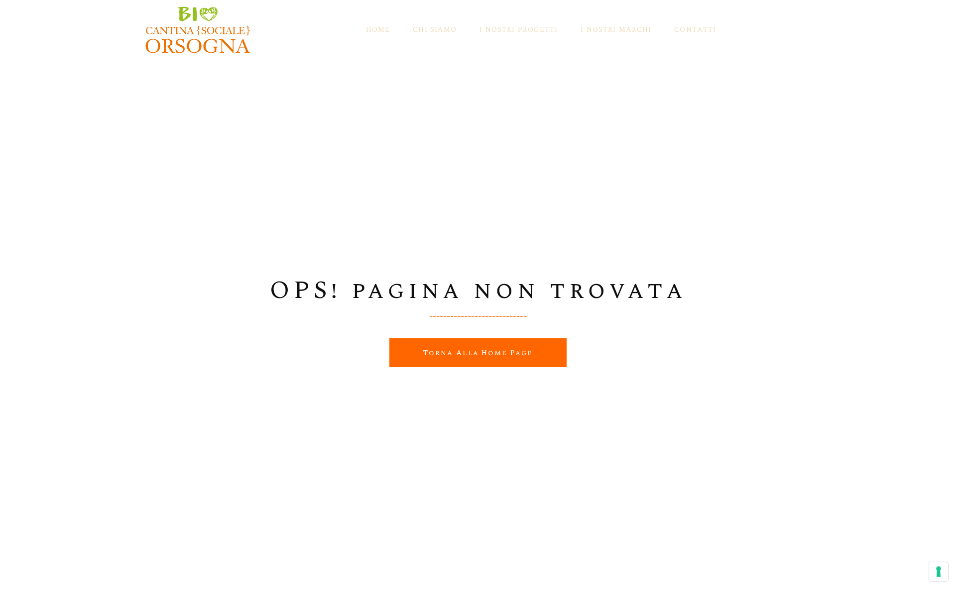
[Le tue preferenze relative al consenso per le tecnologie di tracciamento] (938, 571)
